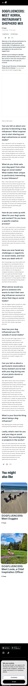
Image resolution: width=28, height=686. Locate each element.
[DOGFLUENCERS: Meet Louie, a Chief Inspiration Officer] (14, 548)
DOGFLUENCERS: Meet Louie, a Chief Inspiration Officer (13, 569)
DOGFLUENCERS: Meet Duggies (12, 517)
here (20, 70)
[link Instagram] (3, 652)
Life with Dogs (14, 34)
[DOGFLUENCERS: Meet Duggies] (14, 498)
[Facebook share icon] (9, 37)
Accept (14, 681)
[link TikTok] (8, 652)
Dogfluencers (6, 34)
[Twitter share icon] (5, 37)
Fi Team (4, 523)
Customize (14, 677)
